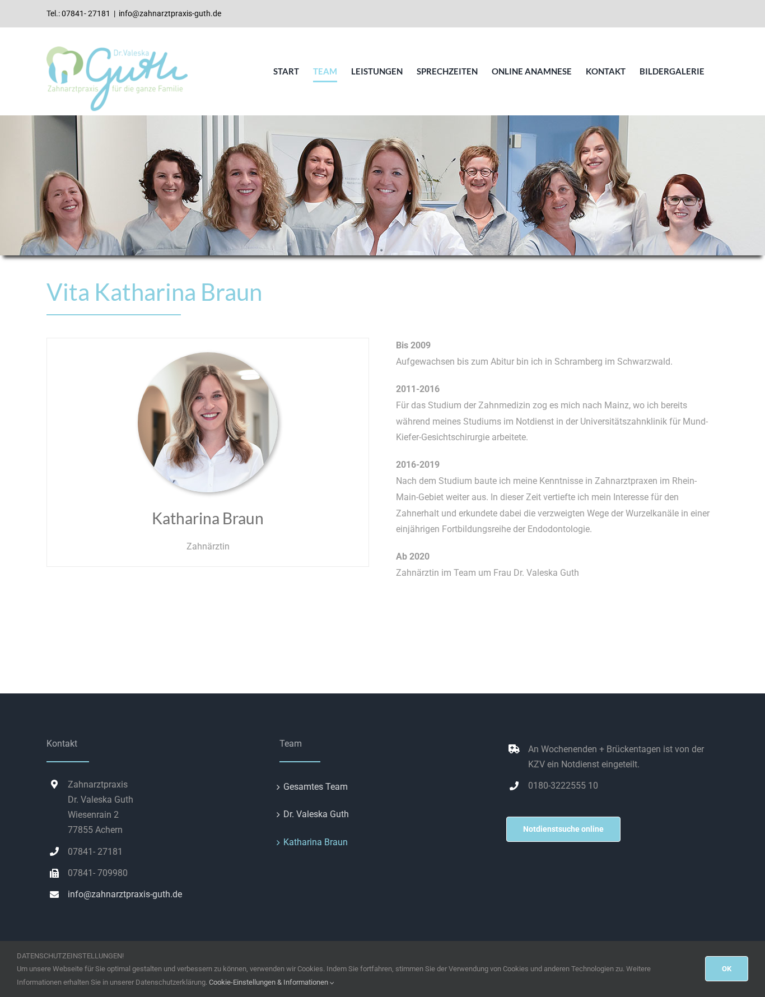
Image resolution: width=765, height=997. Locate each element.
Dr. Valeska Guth (316, 814)
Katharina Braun (315, 842)
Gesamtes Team (315, 786)
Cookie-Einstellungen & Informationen (269, 982)
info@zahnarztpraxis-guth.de (170, 13)
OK (726, 969)
